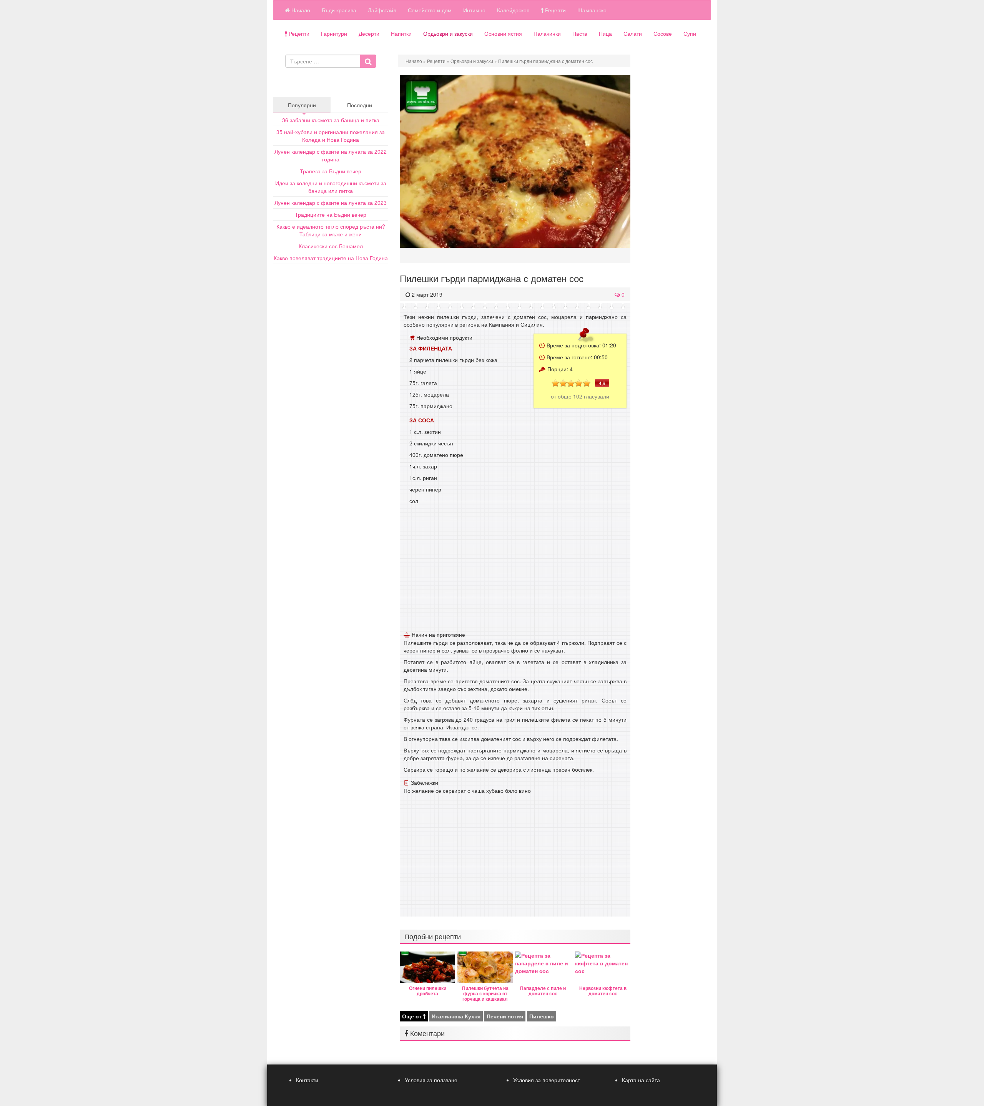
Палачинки (547, 33)
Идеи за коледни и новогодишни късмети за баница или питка (330, 186)
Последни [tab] (359, 105)
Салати (632, 33)
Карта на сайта (641, 1080)
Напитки (401, 33)
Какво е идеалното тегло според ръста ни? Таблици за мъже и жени (330, 230)
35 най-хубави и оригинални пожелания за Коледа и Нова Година (330, 135)
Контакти (307, 1080)
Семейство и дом (430, 10)
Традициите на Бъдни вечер (330, 214)
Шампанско (592, 10)
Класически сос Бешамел (331, 246)
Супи (689, 33)
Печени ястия (505, 1016)
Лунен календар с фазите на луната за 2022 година (330, 155)
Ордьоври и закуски (448, 33)
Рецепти (555, 10)
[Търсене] (368, 61)
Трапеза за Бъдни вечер (330, 171)
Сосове (662, 33)
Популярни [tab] (302, 105)
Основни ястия (503, 33)
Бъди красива (339, 10)
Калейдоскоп (513, 10)
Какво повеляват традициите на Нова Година (331, 258)
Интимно (474, 10)
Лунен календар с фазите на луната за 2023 (330, 202)
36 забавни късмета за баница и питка (330, 120)
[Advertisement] (515, 571)
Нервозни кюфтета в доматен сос (603, 991)
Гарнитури (334, 33)
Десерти (369, 33)
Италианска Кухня (456, 1016)
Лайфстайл (382, 10)
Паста (579, 33)
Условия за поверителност (546, 1080)
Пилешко (541, 1016)
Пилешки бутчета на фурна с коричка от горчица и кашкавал (485, 993)
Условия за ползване (431, 1080)
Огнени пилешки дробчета (427, 991)
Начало (300, 10)
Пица (605, 33)
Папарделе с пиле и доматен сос (543, 991)
